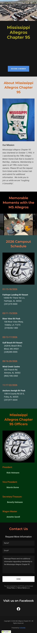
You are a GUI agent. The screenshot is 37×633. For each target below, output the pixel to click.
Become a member (18, 69)
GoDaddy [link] (22, 628)
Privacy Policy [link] (11, 588)
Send (18, 579)
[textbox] (18, 543)
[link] (18, 609)
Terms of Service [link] (22, 588)
